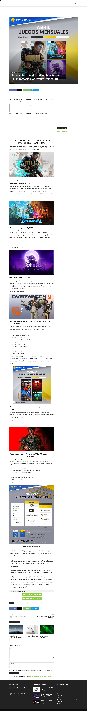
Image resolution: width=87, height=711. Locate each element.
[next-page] (12, 640)
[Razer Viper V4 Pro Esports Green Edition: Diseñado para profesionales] (47, 629)
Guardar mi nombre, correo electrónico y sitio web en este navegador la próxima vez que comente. (31, 670)
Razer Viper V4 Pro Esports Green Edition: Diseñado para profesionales (46, 636)
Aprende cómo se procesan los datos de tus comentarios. (40, 676)
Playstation (22, 72)
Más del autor (24, 621)
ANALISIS (22, 3)
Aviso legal (55, 709)
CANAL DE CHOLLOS (36, 594)
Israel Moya (15, 82)
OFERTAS (29, 3)
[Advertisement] (43, 11)
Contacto (76, 709)
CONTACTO (47, 3)
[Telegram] (17, 688)
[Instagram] (14, 687)
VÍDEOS (41, 3)
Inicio (10, 15)
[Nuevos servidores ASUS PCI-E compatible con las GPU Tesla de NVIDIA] (36, 689)
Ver (29, 105)
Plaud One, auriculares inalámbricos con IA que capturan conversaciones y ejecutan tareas (16, 636)
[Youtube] (24, 688)
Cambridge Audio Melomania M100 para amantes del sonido (17, 617)
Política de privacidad (61, 709)
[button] (76, 4)
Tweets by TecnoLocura (62, 131)
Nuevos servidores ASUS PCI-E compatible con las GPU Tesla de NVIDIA (47, 689)
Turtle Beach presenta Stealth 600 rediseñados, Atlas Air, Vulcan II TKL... (47, 695)
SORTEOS (36, 3)
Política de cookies (70, 709)
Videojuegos (17, 72)
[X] (21, 688)
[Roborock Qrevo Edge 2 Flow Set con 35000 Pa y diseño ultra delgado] (32, 629)
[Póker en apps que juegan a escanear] (36, 702)
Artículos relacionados (14, 621)
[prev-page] (10, 640)
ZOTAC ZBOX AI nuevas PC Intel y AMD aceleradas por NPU (45, 617)
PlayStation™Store (27, 461)
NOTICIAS (15, 3)
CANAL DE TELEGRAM (35, 598)
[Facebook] (10, 688)
